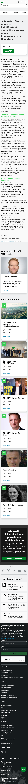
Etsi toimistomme (6, 687)
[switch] (3, 781)
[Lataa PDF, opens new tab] (8, 51)
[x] (8, 570)
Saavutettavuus (5, 712)
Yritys (2, 707)
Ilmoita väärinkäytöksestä (8, 710)
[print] (25, 570)
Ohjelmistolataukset (6, 672)
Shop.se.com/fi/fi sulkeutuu (8, 695)
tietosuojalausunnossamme (8, 638)
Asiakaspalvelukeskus (7, 685)
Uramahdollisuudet (6, 705)
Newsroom (4, 715)
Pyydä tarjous (5, 690)
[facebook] (3, 570)
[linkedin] (14, 570)
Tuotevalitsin (4, 675)
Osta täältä (4, 692)
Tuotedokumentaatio (6, 670)
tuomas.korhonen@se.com (8, 241)
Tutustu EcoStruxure (7, 725)
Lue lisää (5, 290)
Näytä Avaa (6, 336)
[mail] (19, 570)
